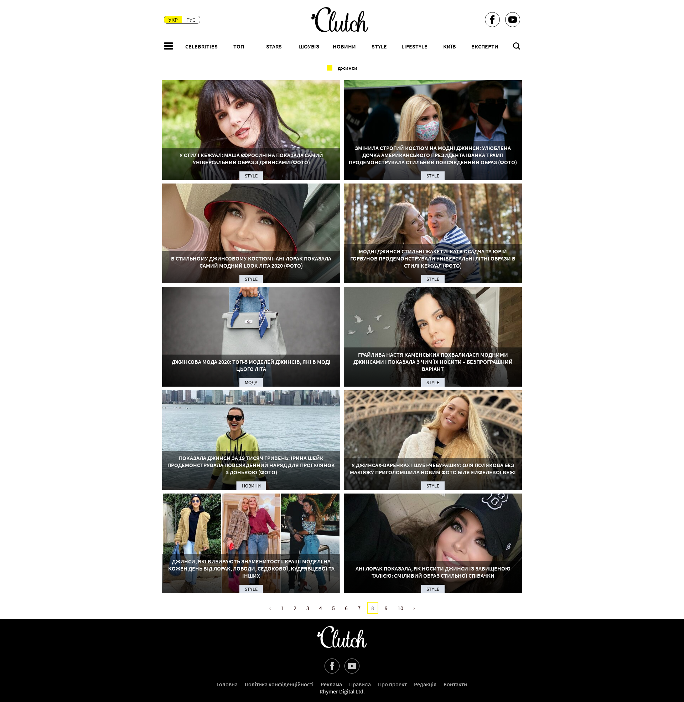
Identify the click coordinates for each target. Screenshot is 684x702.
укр (173, 19)
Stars (274, 46)
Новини (344, 46)
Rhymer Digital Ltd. (342, 691)
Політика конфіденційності (279, 684)
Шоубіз (309, 46)
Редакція (425, 684)
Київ (449, 46)
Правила (360, 684)
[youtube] (512, 19)
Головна (227, 684)
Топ (238, 46)
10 (400, 607)
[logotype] (339, 19)
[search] (516, 46)
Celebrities (201, 46)
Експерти (484, 46)
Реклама (331, 684)
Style (379, 46)
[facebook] (492, 19)
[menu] (168, 46)
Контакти (455, 684)
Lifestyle (414, 46)
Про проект (392, 684)
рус (191, 19)
